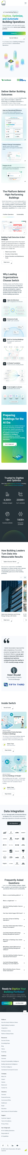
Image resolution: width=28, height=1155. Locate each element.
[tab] (8, 214)
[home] (3, 3)
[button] (25, 3)
